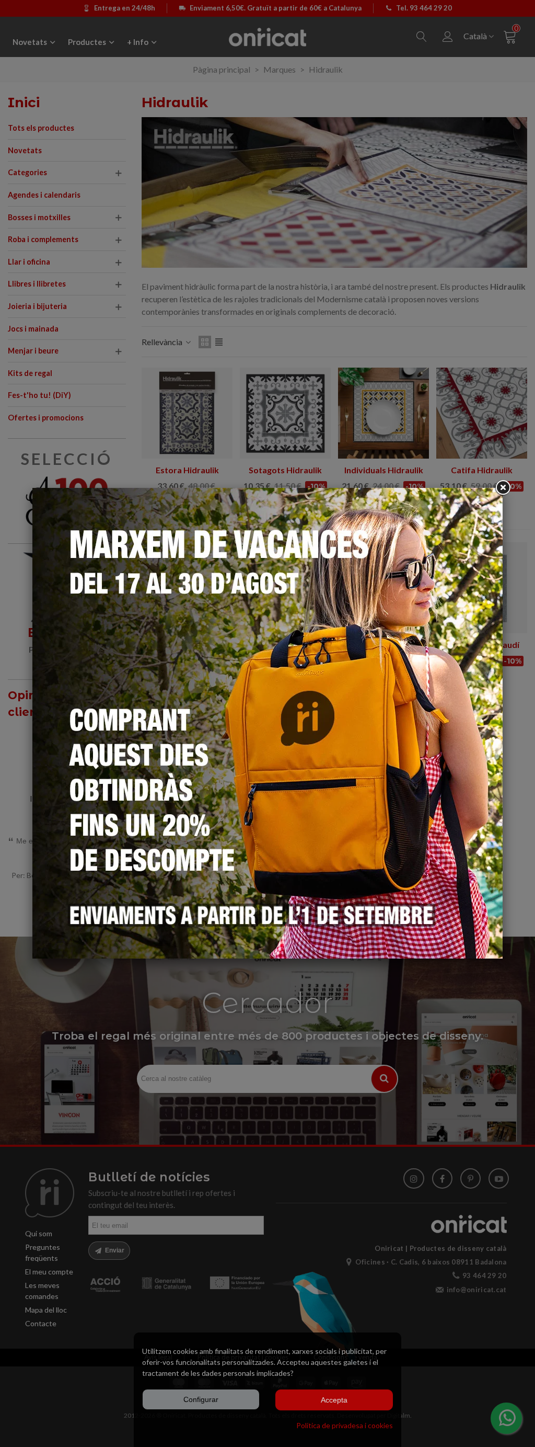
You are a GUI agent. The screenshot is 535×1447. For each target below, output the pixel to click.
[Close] (502, 487)
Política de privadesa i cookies (344, 1425)
